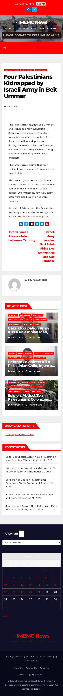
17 (5, 591)
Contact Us (31, 668)
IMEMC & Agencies (37, 279)
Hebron (12, 353)
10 (5, 584)
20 (30, 591)
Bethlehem (14, 382)
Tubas (26, 391)
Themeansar (31, 660)
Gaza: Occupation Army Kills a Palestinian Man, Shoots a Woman (28, 332)
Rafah (37, 324)
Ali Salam (34, 338)
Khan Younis (40, 319)
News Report (27, 70)
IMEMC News (35, 405)
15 (47, 584)
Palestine (27, 324)
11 (14, 584)
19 (22, 591)
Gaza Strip (38, 315)
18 (14, 591)
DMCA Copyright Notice (31, 674)
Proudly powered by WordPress (21, 656)
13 (30, 584)
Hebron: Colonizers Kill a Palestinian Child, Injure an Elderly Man (31, 366)
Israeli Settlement (44, 353)
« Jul (5, 616)
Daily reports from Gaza (20, 434)
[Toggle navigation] (33, 48)
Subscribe (45, 668)
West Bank (41, 70)
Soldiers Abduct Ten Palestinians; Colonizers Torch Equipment (28, 399)
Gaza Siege (25, 315)
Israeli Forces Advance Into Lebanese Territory (21, 236)
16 (55, 584)
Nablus (40, 387)
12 (22, 584)
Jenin (31, 387)
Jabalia (28, 319)
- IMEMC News (31, 22)
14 (38, 584)
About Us (18, 668)
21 (38, 591)
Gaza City (13, 315)
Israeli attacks (12, 70)
